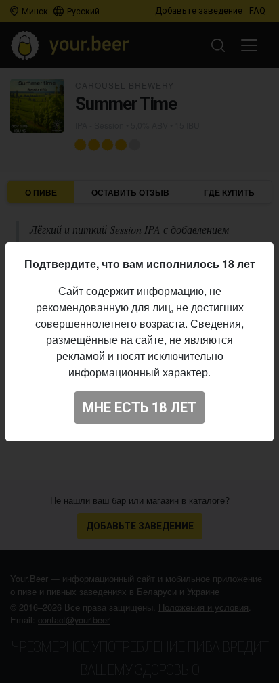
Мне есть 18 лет (139, 407)
